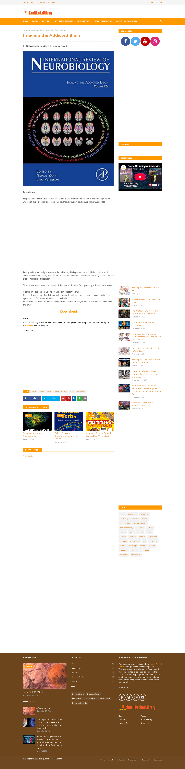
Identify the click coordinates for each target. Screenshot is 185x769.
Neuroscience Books (36, 30)
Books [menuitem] (35, 21)
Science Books (91, 698)
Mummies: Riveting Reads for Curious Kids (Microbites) (99, 434)
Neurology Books (61, 391)
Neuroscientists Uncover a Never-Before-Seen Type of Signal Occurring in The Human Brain (146, 389)
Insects (122, 546)
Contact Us (120, 760)
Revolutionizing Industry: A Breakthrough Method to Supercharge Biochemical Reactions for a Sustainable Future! (49, 742)
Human (123, 537)
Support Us (52, 2)
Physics (122, 532)
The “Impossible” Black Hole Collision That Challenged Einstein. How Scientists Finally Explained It (50, 723)
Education (124, 555)
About (33, 2)
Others (144, 519)
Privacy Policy (146, 719)
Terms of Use (123, 723)
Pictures (150, 528)
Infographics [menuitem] (83, 21)
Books (34, 391)
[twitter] (152, 2)
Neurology (144, 514)
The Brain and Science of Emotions (143, 323)
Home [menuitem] (25, 21)
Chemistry (153, 541)
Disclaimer (145, 723)
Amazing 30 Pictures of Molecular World (142, 404)
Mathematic (135, 550)
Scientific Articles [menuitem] (64, 21)
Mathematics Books (79, 703)
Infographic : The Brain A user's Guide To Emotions (146, 361)
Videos (140, 532)
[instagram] (156, 2)
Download (68, 311)
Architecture (135, 555)
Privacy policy (133, 760)
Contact (41, 2)
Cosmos (142, 537)
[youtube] (161, 2)
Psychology (124, 519)
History (142, 546)
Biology (148, 532)
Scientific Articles (140, 523)
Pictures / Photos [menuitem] (103, 21)
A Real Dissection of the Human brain (146, 300)
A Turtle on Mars (32, 691)
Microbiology (134, 541)
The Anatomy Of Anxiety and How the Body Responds (145, 312)
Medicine (135, 519)
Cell (144, 541)
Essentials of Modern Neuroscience (32, 434)
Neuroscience (125, 523)
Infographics (132, 514)
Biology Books (77, 698)
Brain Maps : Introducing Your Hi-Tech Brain (145, 349)
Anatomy (140, 528)
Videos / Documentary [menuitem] (126, 21)
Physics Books (105, 698)
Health (131, 532)
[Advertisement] (68, 236)
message (29, 326)
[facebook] (148, 2)
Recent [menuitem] (45, 21)
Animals (132, 537)
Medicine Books (45, 391)
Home (25, 2)
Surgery (152, 546)
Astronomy (153, 537)
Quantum (123, 550)
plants (146, 550)
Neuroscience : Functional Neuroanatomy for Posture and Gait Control (146, 337)
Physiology (133, 546)
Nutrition (123, 541)
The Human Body (126, 528)
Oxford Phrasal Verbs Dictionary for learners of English (66, 436)
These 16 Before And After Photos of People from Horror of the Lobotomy (146, 374)
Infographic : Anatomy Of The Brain (145, 289)
